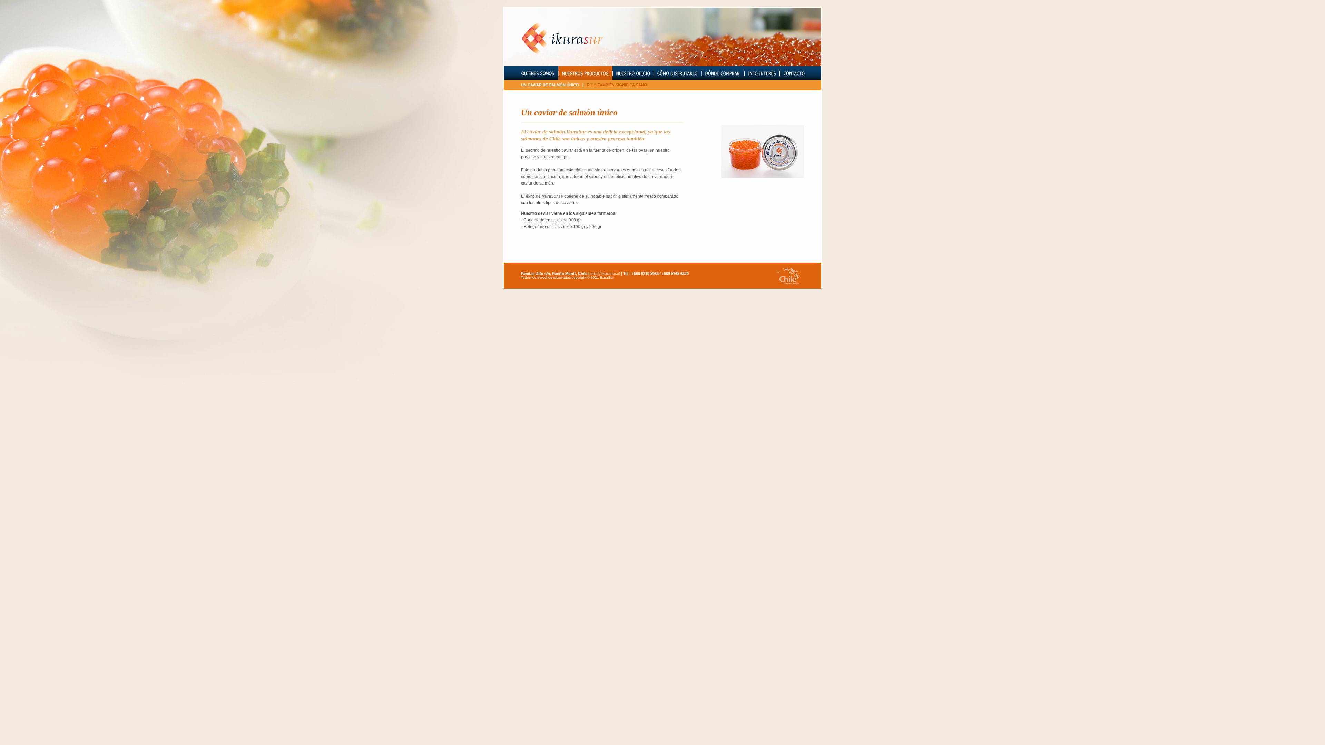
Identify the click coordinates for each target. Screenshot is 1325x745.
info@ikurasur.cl (605, 273)
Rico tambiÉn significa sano (617, 85)
